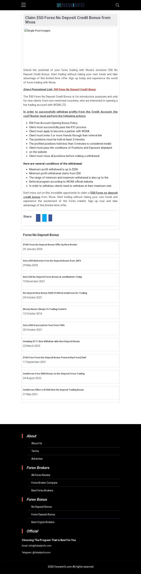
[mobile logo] (70, 5)
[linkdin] (50, 217)
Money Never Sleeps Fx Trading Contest (44, 309)
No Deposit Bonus (41, 506)
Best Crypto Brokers (43, 522)
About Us (36, 443)
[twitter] (44, 218)
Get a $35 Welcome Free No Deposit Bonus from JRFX (52, 261)
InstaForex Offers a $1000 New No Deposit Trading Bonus (53, 390)
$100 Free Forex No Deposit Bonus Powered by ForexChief (54, 357)
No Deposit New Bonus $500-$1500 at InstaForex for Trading (55, 293)
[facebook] (38, 218)
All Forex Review (40, 475)
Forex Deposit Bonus (43, 514)
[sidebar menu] (23, 5)
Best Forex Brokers (42, 490)
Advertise (37, 458)
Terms (35, 451)
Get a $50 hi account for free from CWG (44, 325)
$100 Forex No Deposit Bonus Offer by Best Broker (50, 244)
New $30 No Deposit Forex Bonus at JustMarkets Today (52, 277)
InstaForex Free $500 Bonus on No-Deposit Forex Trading (53, 373)
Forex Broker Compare (44, 482)
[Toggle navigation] (117, 5)
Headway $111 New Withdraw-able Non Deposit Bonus (51, 341)
